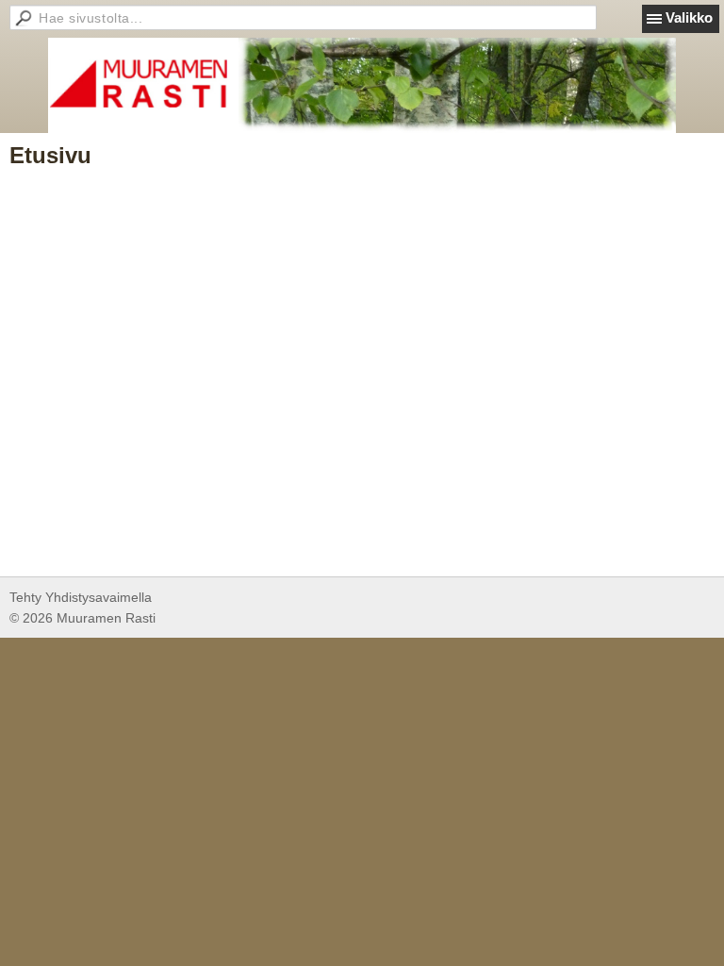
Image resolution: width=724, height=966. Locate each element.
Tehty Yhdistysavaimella (80, 597)
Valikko (689, 17)
